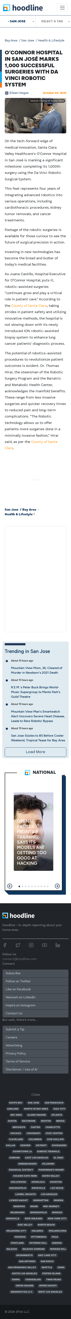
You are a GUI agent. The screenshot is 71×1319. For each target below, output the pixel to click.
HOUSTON (56, 1182)
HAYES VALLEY (50, 1176)
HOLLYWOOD (18, 1182)
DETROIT (41, 1145)
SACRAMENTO (24, 1255)
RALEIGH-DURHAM (33, 1249)
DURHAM (14, 1158)
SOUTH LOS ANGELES (24, 1273)
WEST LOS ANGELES (50, 1292)
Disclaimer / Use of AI (21, 1069)
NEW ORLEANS (33, 1219)
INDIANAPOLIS (17, 1188)
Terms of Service (18, 1061)
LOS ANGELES (49, 1194)
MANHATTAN (40, 1200)
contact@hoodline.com (19, 959)
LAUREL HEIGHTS (25, 1194)
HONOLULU (38, 1182)
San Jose (27, 40)
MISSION (57, 1212)
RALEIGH (12, 1249)
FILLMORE (48, 1164)
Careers (11, 1037)
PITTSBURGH (38, 1237)
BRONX (60, 1121)
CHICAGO (15, 1133)
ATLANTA (56, 1115)
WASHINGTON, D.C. (22, 1292)
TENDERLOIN (33, 1280)
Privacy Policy (16, 1053)
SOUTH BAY (15, 1103)
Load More (35, 752)
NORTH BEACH (46, 1225)
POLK (55, 1237)
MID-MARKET (51, 1206)
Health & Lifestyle (51, 40)
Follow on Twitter (18, 981)
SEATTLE (47, 1267)
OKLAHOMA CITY (16, 1231)
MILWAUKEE (17, 1212)
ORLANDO (37, 1231)
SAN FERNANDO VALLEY (22, 1267)
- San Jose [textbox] (16, 21)
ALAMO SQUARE (36, 1115)
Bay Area (11, 40)
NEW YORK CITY (57, 1219)
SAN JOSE (33, 1103)
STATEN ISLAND (51, 1273)
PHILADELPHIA (57, 1231)
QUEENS (57, 1243)
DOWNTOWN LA (22, 1151)
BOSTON (46, 1121)
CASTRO (35, 1127)
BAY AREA (16, 1115)
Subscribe (13, 973)
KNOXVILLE (38, 1188)
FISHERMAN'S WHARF (51, 1170)
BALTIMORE (29, 1121)
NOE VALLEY (25, 1225)
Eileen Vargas (19, 93)
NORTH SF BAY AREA (36, 1109)
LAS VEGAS (56, 1188)
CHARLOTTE (53, 1127)
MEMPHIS (19, 1206)
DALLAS (10, 1145)
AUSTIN (12, 1121)
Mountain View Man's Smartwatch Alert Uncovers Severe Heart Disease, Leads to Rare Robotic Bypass (38, 716)
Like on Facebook (18, 989)
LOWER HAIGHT (18, 1200)
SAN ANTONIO (27, 1261)
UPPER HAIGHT (48, 1286)
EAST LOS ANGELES (36, 1158)
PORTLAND (17, 1243)
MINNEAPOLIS (38, 1212)
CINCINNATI (33, 1133)
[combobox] (18, 21)
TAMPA (16, 1280)
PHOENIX (20, 1237)
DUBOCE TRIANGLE (48, 1151)
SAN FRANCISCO (54, 1103)
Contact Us (14, 1013)
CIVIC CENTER (54, 1133)
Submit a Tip (15, 1029)
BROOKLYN (19, 1127)
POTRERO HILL (38, 1243)
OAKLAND (13, 1109)
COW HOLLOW (55, 1139)
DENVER (25, 1145)
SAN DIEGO (47, 1261)
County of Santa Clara (29, 306)
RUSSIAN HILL (58, 1249)
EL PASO (58, 1158)
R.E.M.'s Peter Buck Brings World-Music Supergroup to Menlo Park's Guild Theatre (35, 692)
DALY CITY (59, 1109)
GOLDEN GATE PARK (25, 1176)
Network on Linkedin (21, 997)
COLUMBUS (35, 1139)
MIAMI (34, 1206)
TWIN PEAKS (53, 1280)
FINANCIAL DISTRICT (21, 1170)
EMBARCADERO (27, 1164)
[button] (9, 886)
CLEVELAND (16, 1139)
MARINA (58, 1200)
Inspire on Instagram (21, 1005)
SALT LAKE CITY (47, 1255)
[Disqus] (35, 578)
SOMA (61, 1267)
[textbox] (53, 21)
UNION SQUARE (25, 1286)
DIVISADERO (59, 1145)
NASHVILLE (12, 1219)
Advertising (14, 1045)
